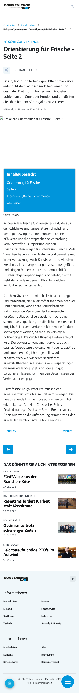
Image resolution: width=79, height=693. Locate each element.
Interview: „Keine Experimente (28, 196)
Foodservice (48, 609)
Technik (7, 623)
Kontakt (8, 654)
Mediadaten (10, 647)
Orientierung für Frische (23, 182)
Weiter (67, 431)
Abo (43, 647)
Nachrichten (10, 601)
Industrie (46, 616)
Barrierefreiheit (50, 662)
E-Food (7, 609)
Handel (45, 601)
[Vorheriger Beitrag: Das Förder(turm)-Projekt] (8, 449)
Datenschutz (10, 662)
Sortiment (9, 616)
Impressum (47, 654)
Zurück (11, 431)
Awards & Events (51, 623)
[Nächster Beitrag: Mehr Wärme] (71, 449)
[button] (20, 70)
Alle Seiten (14, 203)
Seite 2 (11, 189)
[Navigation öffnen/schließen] (67, 681)
